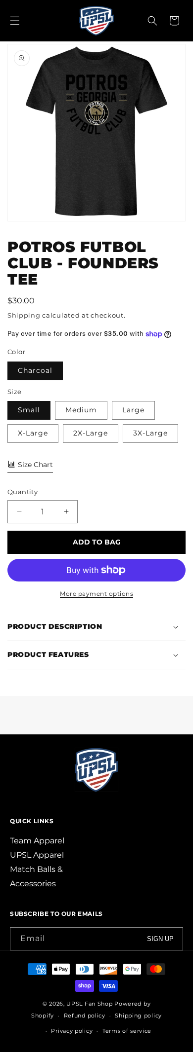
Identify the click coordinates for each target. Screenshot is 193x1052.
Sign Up (160, 939)
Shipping (24, 315)
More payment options (96, 593)
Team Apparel (37, 840)
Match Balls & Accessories (36, 876)
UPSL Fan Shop (89, 1003)
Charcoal (35, 370)
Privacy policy (72, 1030)
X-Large (33, 433)
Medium (81, 409)
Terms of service (126, 1030)
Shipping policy (138, 1015)
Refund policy (84, 1015)
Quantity (22, 492)
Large (133, 409)
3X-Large (150, 433)
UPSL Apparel (37, 855)
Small (29, 409)
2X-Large (90, 433)
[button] (15, 21)
